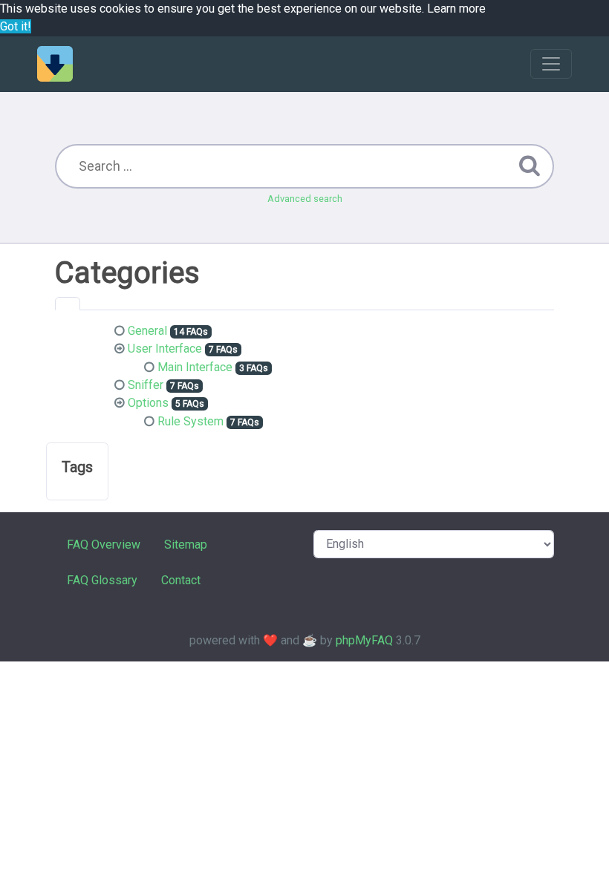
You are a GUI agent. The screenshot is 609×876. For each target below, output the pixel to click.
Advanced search (304, 198)
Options (148, 403)
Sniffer (145, 385)
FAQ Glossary (102, 580)
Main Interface (194, 367)
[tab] (67, 303)
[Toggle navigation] (551, 64)
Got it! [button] (15, 26)
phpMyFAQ (364, 640)
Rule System (190, 421)
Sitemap (185, 544)
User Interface (165, 348)
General (147, 331)
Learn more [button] (456, 8)
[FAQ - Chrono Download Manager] (55, 63)
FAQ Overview (103, 544)
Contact (181, 580)
